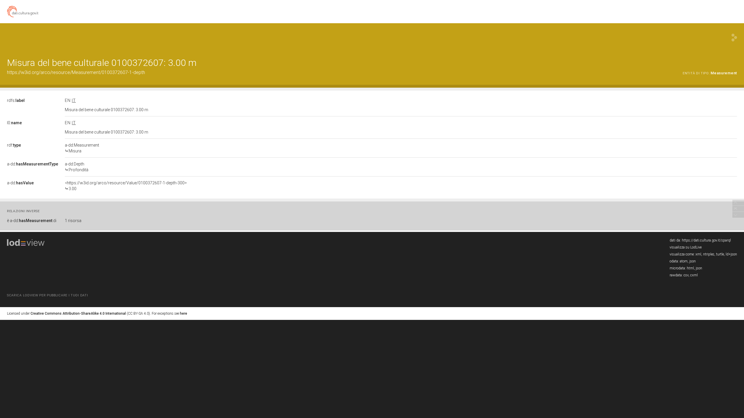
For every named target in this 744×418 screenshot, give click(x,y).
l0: (14, 122)
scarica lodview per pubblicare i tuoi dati (47, 295)
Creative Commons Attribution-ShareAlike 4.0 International (78, 313)
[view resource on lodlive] (734, 38)
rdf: (14, 145)
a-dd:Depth (76, 167)
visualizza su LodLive (686, 247)
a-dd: (32, 164)
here (183, 313)
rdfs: (16, 100)
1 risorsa (73, 220)
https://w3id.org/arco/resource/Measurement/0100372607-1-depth (76, 72)
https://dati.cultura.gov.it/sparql (706, 240)
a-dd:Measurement (82, 148)
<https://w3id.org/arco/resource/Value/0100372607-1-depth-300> (126, 186)
